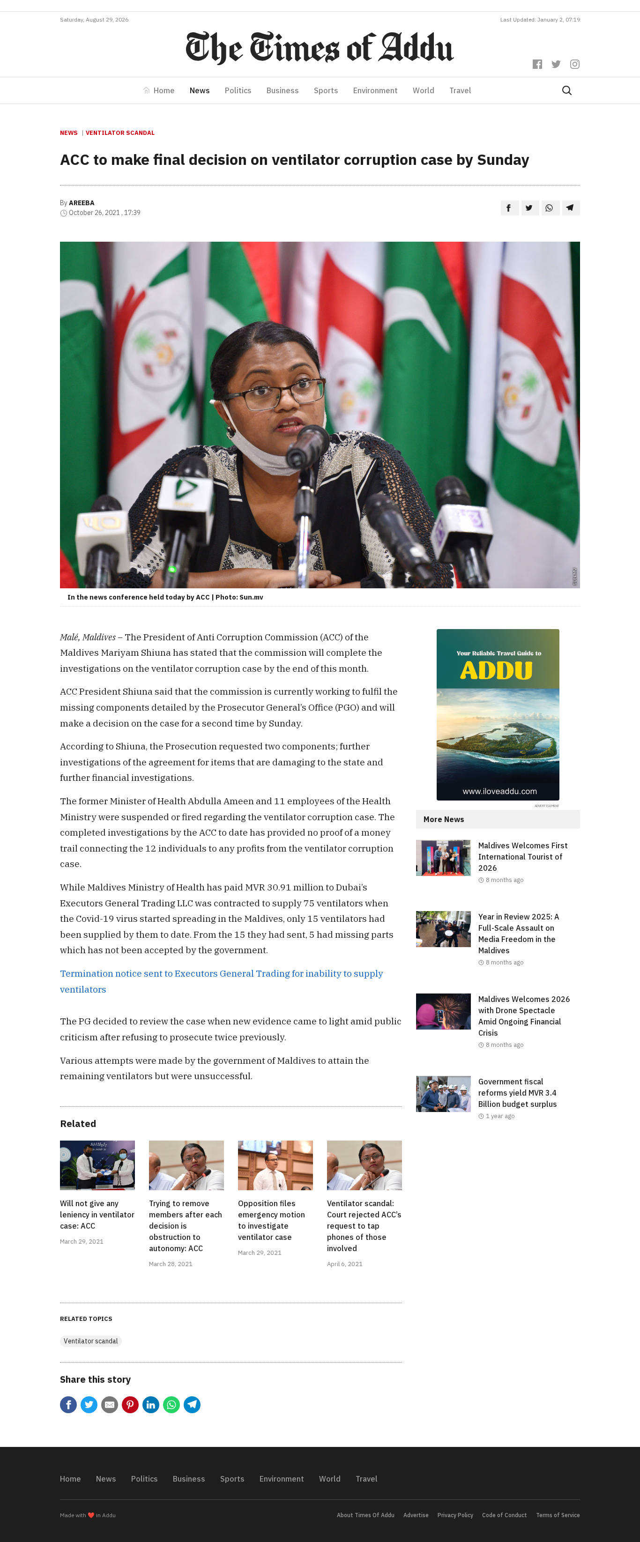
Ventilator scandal (120, 133)
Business (283, 90)
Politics (238, 90)
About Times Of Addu (365, 1515)
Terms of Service (558, 1515)
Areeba (82, 203)
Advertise (416, 1515)
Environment (375, 90)
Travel (460, 90)
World (423, 90)
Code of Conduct (504, 1515)
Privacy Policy (455, 1515)
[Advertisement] (498, 1224)
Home (164, 90)
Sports (326, 90)
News (200, 90)
